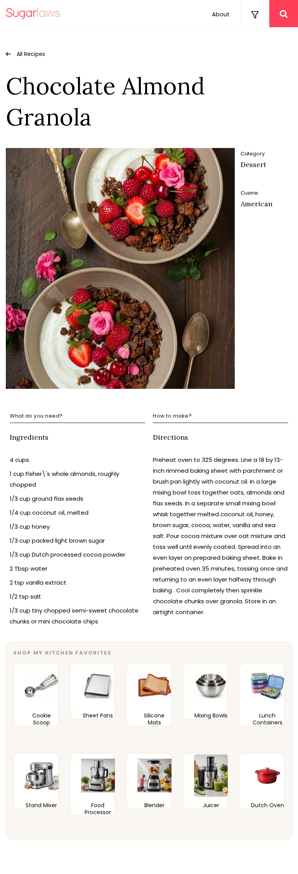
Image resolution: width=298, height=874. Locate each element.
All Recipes (31, 54)
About (221, 14)
